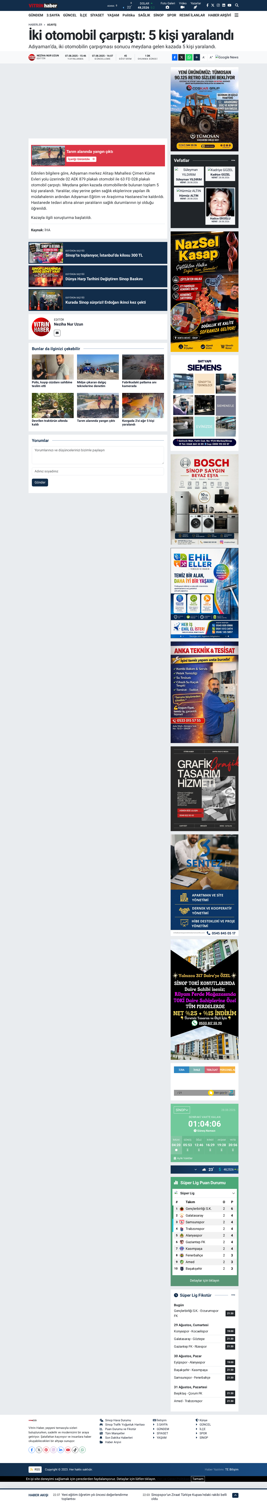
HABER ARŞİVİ (219, 15)
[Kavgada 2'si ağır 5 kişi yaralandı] (143, 405)
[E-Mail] (57, 333)
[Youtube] (68, 1450)
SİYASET (97, 15)
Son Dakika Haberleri (119, 1437)
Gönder (40, 482)
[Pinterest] (46, 1450)
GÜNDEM (36, 15)
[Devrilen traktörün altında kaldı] (53, 405)
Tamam (197, 1479)
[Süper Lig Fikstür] (233, 1295)
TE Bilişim (231, 1469)
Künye (203, 1420)
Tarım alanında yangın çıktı (96, 421)
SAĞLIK (144, 15)
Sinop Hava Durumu (118, 1420)
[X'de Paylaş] (181, 57)
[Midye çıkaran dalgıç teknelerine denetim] (98, 367)
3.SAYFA (53, 15)
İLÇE (83, 15)
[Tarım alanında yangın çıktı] (98, 405)
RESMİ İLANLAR (192, 15)
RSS (37, 1469)
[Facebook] (32, 1450)
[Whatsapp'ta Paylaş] (189, 57)
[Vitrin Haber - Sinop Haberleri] (43, 5)
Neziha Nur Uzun (68, 324)
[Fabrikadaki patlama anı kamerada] (143, 367)
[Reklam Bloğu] (204, 109)
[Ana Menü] (236, 15)
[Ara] (236, 5)
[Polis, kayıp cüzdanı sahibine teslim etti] (53, 367)
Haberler (35, 24)
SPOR (171, 15)
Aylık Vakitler (184, 1158)
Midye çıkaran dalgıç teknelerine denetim (91, 384)
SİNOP (158, 15)
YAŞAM (113, 15)
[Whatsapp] (82, 1450)
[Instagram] (53, 1450)
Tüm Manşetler (115, 1433)
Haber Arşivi (113, 1442)
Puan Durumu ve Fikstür (120, 1429)
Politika (129, 15)
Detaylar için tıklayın (204, 1280)
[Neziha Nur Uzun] (41, 326)
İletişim (162, 1420)
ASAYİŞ (51, 24)
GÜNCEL (70, 15)
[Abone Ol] (226, 57)
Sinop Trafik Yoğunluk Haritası (125, 1424)
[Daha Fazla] (197, 57)
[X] (39, 1450)
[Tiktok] (75, 1450)
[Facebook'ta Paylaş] (174, 57)
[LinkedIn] (60, 1450)
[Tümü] (233, 160)
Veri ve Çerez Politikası (173, 1479)
